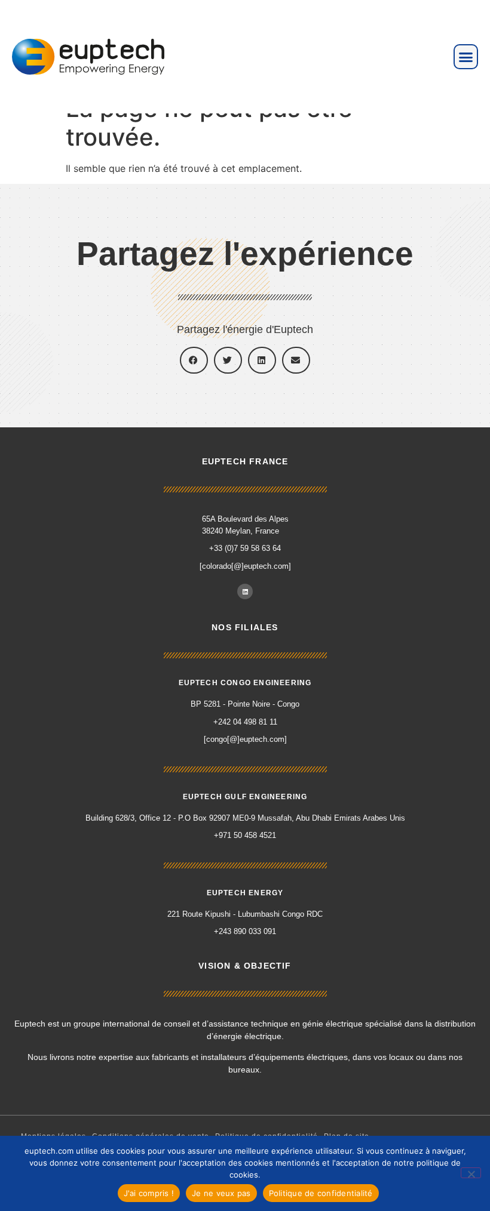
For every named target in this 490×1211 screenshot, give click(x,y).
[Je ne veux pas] (471, 1172)
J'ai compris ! (149, 1193)
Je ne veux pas (221, 1193)
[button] (466, 56)
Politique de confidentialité (321, 1193)
